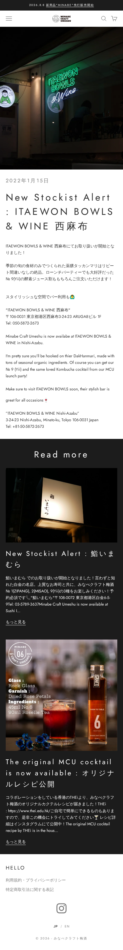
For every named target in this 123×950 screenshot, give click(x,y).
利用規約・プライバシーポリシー (36, 880)
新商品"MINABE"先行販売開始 (70, 5)
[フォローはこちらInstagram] (61, 908)
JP (55, 926)
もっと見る (16, 622)
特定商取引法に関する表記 (30, 889)
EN (67, 926)
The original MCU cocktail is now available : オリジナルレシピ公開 (61, 773)
